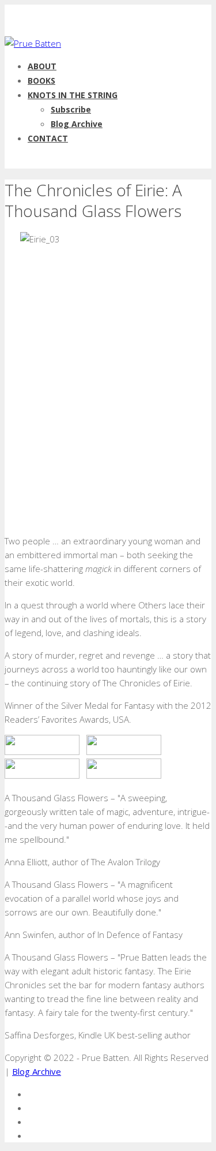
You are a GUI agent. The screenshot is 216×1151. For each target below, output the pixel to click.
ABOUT (42, 66)
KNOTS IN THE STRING (73, 94)
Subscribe (71, 109)
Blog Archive (77, 123)
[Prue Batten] (33, 43)
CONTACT (48, 138)
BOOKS (41, 80)
